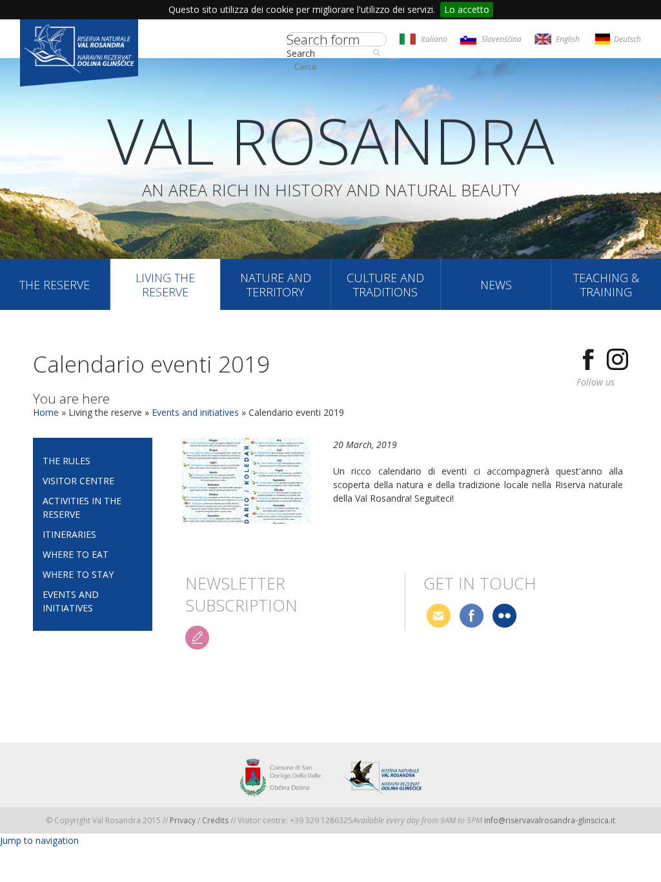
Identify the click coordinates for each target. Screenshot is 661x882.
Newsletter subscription (241, 584)
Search (301, 53)
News (496, 284)
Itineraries (69, 534)
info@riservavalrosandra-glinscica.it (549, 820)
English (568, 39)
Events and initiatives (195, 412)
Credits (216, 820)
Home (46, 412)
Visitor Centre (78, 481)
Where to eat (75, 554)
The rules (66, 461)
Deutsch (627, 39)
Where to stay (78, 574)
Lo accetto (466, 9)
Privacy (183, 820)
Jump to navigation (39, 840)
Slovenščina (502, 39)
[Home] (79, 54)
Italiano (434, 39)
